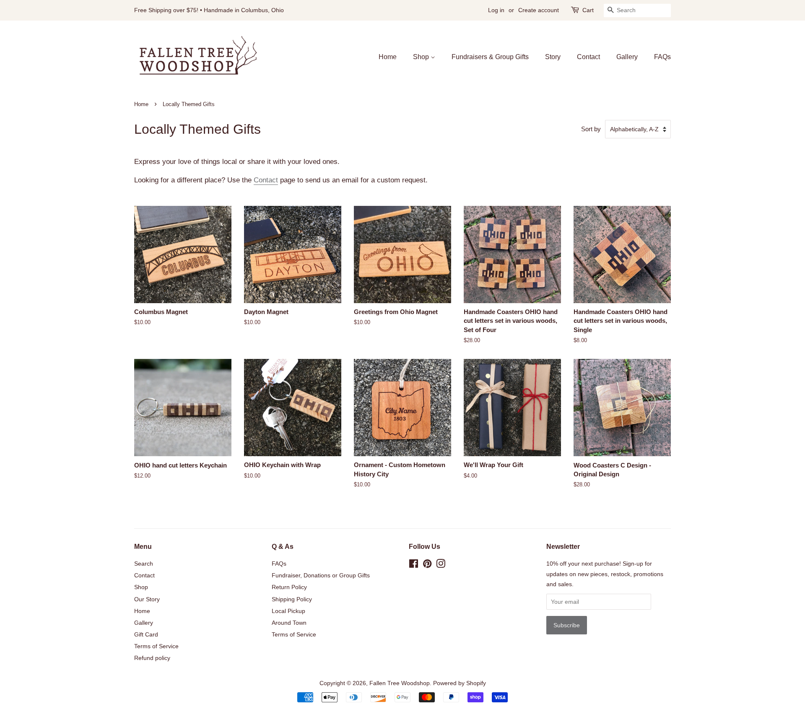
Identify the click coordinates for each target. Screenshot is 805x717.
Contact (588, 56)
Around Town (289, 622)
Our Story (147, 599)
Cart (588, 10)
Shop (422, 56)
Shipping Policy (292, 599)
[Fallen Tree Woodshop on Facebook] (413, 565)
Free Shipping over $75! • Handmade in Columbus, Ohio (209, 10)
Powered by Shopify (459, 683)
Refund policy (152, 658)
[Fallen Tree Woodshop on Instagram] (440, 565)
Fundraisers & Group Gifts (490, 56)
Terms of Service (156, 646)
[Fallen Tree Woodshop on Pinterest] (427, 565)
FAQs (662, 56)
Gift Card (146, 634)
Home (388, 56)
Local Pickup (288, 611)
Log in (496, 10)
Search (143, 563)
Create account (538, 10)
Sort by (591, 128)
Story (553, 56)
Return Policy (289, 587)
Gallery (627, 56)
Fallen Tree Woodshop (399, 683)
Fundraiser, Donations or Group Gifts (321, 575)
